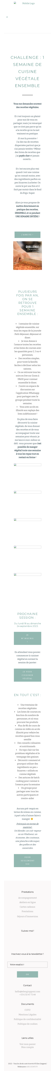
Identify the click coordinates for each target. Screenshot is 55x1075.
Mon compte (27, 1047)
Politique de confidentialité (27, 1019)
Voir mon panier (27, 1044)
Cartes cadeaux (27, 907)
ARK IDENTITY (32, 1067)
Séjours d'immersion (27, 916)
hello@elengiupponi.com (27, 991)
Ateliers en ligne (27, 902)
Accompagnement (27, 898)
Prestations (27, 911)
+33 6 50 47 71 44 (27, 994)
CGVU (27, 1010)
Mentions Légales (27, 1014)
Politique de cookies (28, 1024)
